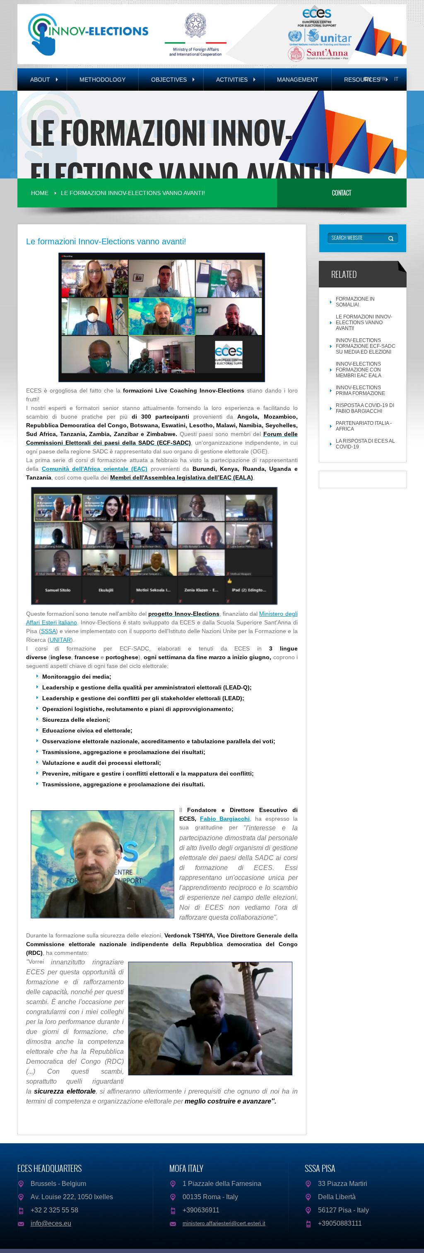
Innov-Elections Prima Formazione (360, 390)
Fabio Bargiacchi (225, 818)
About (41, 79)
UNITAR (60, 639)
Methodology (102, 79)
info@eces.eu (51, 1223)
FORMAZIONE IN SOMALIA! (355, 302)
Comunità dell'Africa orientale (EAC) (95, 468)
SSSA (48, 631)
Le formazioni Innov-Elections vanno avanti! (133, 193)
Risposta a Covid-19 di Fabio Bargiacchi (365, 408)
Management (297, 79)
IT (396, 79)
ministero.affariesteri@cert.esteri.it (224, 1223)
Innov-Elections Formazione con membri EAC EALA (358, 369)
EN (367, 79)
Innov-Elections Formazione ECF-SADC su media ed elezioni (365, 346)
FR (382, 79)
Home (39, 193)
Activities (232, 79)
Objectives (169, 79)
